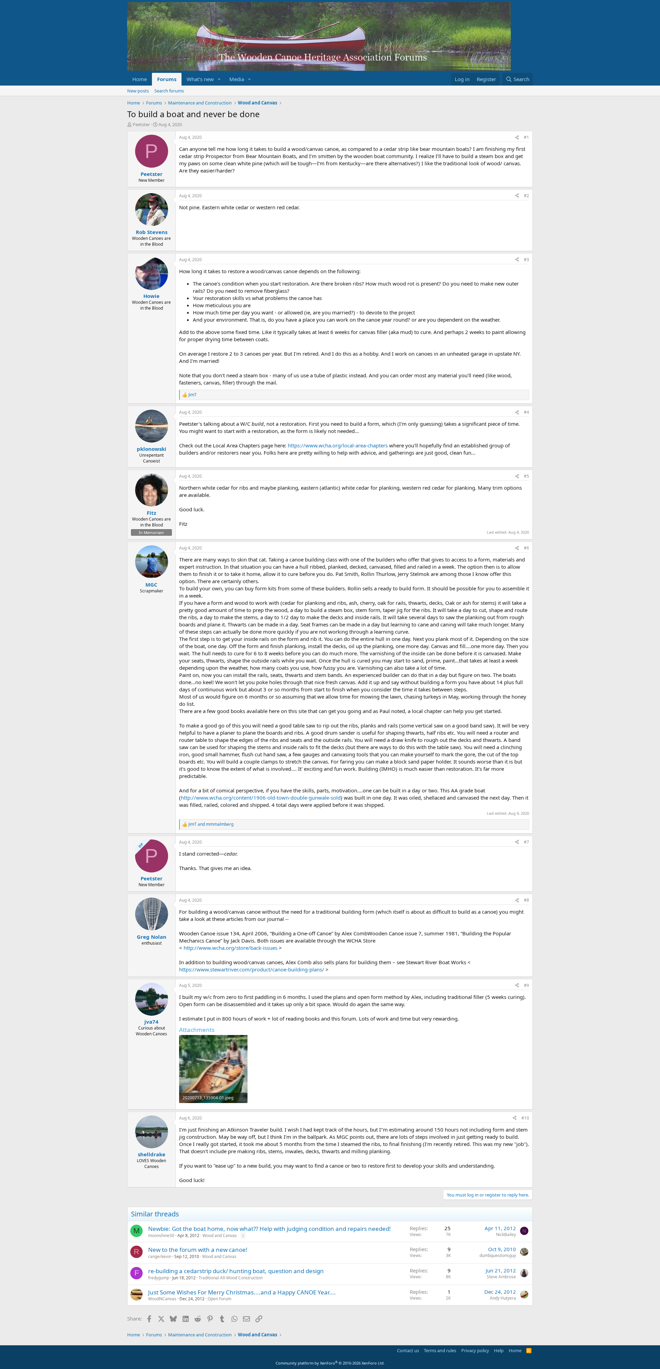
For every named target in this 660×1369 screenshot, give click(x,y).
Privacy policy (475, 1350)
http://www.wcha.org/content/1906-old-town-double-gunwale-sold (261, 797)
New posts (138, 91)
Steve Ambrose (501, 1277)
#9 (526, 985)
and (210, 824)
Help (499, 1350)
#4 (526, 412)
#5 (526, 476)
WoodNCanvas (162, 1299)
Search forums (169, 91)
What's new (200, 79)
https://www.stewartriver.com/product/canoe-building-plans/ (251, 969)
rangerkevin (159, 1256)
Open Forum (219, 1299)
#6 (526, 548)
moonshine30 (161, 1235)
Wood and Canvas (219, 1235)
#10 (525, 1118)
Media (236, 79)
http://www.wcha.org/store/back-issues (230, 947)
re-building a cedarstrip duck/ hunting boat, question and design (236, 1271)
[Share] (517, 138)
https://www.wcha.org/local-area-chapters (338, 445)
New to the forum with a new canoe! (198, 1250)
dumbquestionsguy (498, 1255)
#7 (526, 842)
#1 (526, 137)
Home (139, 79)
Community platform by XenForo (330, 1363)
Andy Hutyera (503, 1298)
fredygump (158, 1278)
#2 (526, 196)
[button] (219, 79)
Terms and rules (440, 1350)
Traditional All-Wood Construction (231, 1278)
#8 (526, 900)
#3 (526, 260)
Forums (166, 79)
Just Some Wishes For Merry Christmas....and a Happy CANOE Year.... (242, 1292)
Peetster (141, 124)
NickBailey (506, 1234)
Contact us (408, 1350)
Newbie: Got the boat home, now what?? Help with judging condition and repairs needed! (269, 1229)
